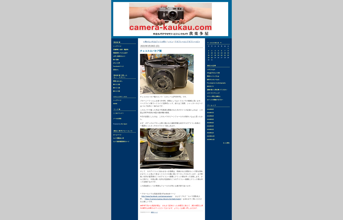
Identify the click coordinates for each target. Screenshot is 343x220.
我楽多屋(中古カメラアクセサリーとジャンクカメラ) (171, 19)
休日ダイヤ (210, 86)
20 (221, 55)
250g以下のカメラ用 (213, 73)
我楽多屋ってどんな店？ (120, 53)
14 (225, 53)
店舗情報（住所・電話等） (121, 49)
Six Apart (124, 124)
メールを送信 (117, 118)
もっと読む (226, 143)
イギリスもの (211, 69)
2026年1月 (210, 133)
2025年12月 (211, 136)
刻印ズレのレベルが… (213, 79)
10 (212, 53)
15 (228, 53)
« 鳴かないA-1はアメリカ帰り (155, 42)
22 (228, 55)
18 (215, 55)
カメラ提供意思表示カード (121, 141)
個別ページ (154, 212)
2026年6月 (210, 116)
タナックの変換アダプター (215, 99)
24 (212, 57)
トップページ (117, 46)
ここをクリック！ (118, 113)
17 (212, 55)
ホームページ (117, 135)
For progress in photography (216, 83)
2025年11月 (211, 139)
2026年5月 (210, 119)
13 (221, 53)
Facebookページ (118, 66)
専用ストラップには (213, 76)
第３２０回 (116, 91)
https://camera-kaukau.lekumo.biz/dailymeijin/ (163, 199)
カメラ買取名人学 (118, 138)
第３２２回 (116, 84)
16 (208, 55)
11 (215, 53)
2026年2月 (210, 129)
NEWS (115, 103)
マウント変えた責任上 (213, 96)
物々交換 (116, 59)
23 (208, 57)
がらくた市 (116, 63)
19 (218, 55)
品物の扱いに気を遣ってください (217, 89)
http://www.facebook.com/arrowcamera (157, 196)
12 (218, 53)
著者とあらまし (118, 81)
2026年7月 (210, 112)
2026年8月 (210, 109)
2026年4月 (210, 122)
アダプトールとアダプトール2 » (187, 42)
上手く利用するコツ (119, 56)
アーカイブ (211, 105)
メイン (170, 42)
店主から (116, 69)
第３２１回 (116, 88)
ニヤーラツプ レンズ (213, 93)
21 (225, 55)
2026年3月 (210, 126)
